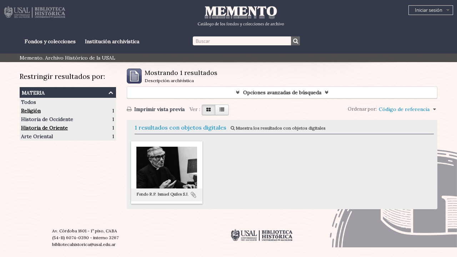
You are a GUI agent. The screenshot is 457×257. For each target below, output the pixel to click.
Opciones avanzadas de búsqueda (282, 92)
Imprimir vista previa (159, 109)
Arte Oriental (37, 136)
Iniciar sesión (428, 10)
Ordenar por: (362, 109)
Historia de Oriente (44, 128)
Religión (31, 110)
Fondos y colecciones (50, 41)
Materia (33, 91)
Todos (28, 102)
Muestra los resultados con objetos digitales (280, 128)
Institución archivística (112, 41)
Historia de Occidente (47, 119)
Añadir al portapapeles (193, 194)
